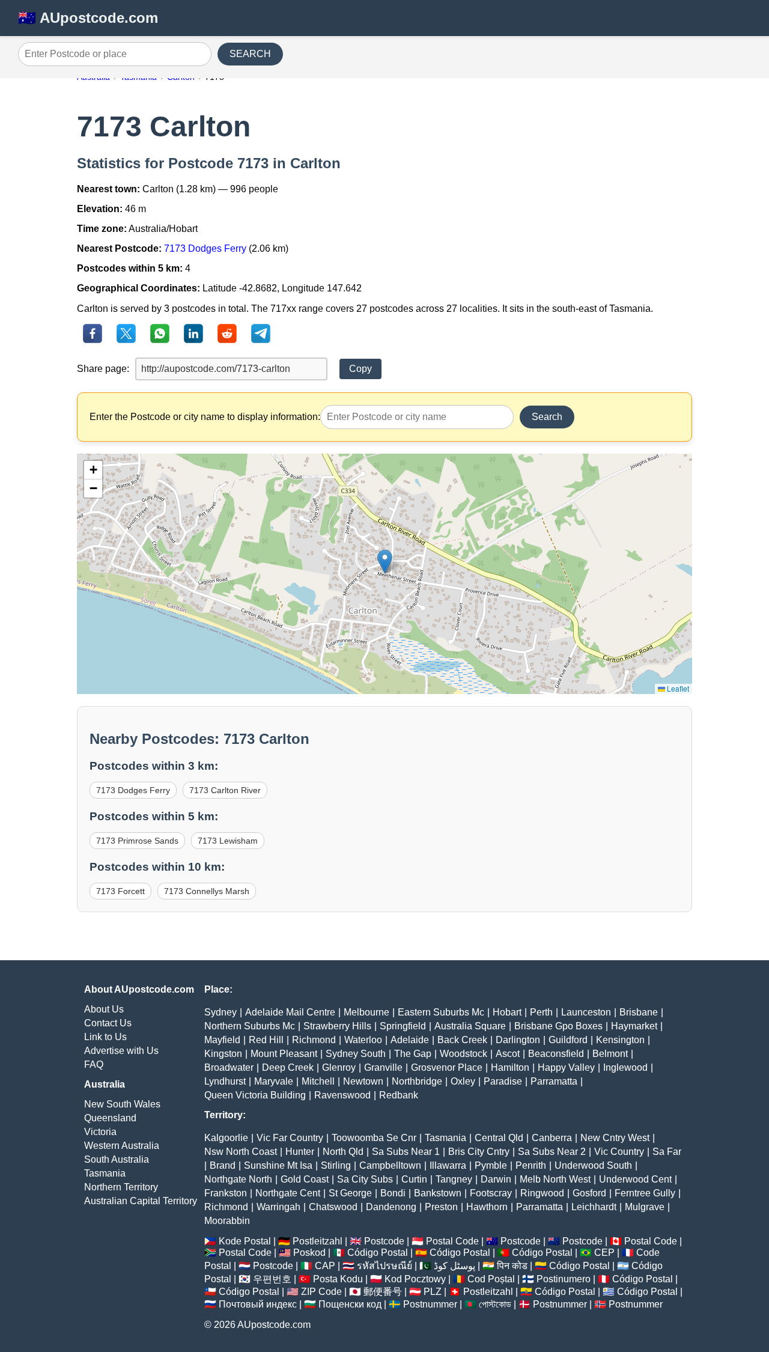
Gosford (589, 1193)
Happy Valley (566, 1067)
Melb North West (555, 1179)
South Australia (116, 1159)
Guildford (568, 1040)
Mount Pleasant (284, 1054)
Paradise (503, 1081)
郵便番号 (382, 1292)
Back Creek (462, 1040)
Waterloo (363, 1040)
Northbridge (417, 1081)
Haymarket (634, 1026)
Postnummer (430, 1304)
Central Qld (499, 1138)
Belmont (610, 1054)
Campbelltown (390, 1165)
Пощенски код (349, 1304)
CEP (604, 1252)
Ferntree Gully (645, 1193)
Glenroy (339, 1067)
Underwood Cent (635, 1179)
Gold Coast (305, 1179)
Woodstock (463, 1054)
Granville (383, 1067)
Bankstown (437, 1193)
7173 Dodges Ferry (205, 248)
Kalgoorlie (226, 1138)
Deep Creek (288, 1067)
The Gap (412, 1054)
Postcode (384, 1241)
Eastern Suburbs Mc (441, 1012)
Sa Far (666, 1151)
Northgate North (238, 1179)
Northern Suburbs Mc (249, 1026)
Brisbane (638, 1012)
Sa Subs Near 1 (406, 1151)
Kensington (620, 1040)
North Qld (343, 1151)
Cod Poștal (491, 1279)
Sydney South (356, 1054)
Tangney (454, 1179)
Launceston (586, 1012)
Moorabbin (227, 1221)
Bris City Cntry (478, 1151)
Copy (360, 369)
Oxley (463, 1081)
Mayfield (222, 1040)
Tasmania (105, 1173)
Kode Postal (245, 1241)
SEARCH (250, 54)
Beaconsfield (556, 1054)
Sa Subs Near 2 (552, 1151)
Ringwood (542, 1193)
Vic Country (619, 1151)
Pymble (491, 1165)
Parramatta (553, 1081)
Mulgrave (644, 1207)
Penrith (530, 1165)
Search (547, 417)
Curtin (414, 1179)
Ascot (508, 1054)
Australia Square (470, 1026)
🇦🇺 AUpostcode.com (88, 18)
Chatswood (333, 1207)
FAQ (93, 1064)
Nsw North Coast (240, 1151)
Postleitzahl (317, 1241)
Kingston (223, 1054)
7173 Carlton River (225, 790)
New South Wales (122, 1104)
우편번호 (272, 1279)
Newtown (363, 1081)
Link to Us (105, 1037)
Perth (541, 1012)
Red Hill (266, 1040)
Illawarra (448, 1165)
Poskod (309, 1252)
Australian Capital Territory (140, 1201)
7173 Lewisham (228, 840)
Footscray (491, 1193)
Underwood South (593, 1165)
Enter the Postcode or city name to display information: (205, 417)
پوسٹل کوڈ (454, 1266)
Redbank (398, 1095)
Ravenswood (342, 1095)
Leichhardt (593, 1207)
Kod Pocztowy (415, 1279)
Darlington (518, 1040)
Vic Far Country (290, 1138)
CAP (325, 1266)
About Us (104, 1009)
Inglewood (625, 1067)
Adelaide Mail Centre (290, 1012)
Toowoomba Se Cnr (374, 1138)
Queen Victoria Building (255, 1095)
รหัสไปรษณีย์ (384, 1266)
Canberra (552, 1138)
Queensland (110, 1118)
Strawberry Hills (337, 1026)
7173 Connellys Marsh (206, 891)
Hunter (299, 1151)
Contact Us (108, 1023)
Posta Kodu (338, 1279)
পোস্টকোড (495, 1304)
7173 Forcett (120, 891)
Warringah (278, 1207)
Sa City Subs (365, 1179)
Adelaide (410, 1040)
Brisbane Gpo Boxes (558, 1026)
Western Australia (121, 1145)
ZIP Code (321, 1292)
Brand (223, 1165)
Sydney (220, 1012)
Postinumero (563, 1279)
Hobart (507, 1012)
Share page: (103, 369)
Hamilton (510, 1067)
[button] (384, 561)
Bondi (393, 1193)
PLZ (433, 1292)
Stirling (336, 1165)
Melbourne (366, 1012)
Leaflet (677, 688)
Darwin (496, 1179)
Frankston (225, 1193)
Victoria (100, 1132)
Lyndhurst (225, 1081)
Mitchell (318, 1081)
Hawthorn (487, 1207)
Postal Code (452, 1241)
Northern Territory (121, 1187)
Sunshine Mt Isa (278, 1165)
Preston (441, 1207)
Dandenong (391, 1207)
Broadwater (229, 1067)
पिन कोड (512, 1266)
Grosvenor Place (446, 1067)
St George (350, 1193)
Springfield (403, 1026)
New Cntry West (614, 1138)
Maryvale (273, 1081)
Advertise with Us (121, 1051)
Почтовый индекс (258, 1304)
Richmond (314, 1040)
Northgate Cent (287, 1193)
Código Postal (377, 1252)
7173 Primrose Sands (137, 840)
